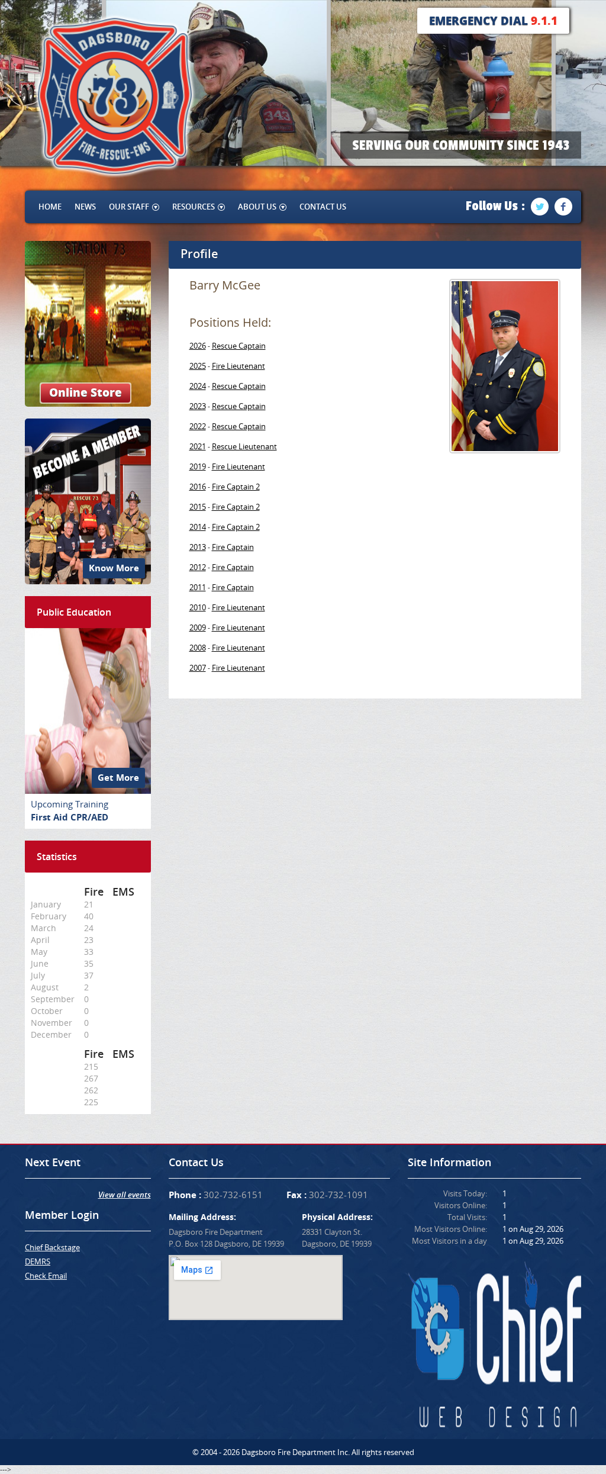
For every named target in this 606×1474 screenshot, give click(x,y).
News (85, 206)
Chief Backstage (52, 1247)
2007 (197, 667)
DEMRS (37, 1261)
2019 (197, 466)
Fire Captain (233, 547)
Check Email (46, 1275)
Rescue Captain (239, 345)
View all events (124, 1194)
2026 (197, 345)
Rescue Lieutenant (244, 446)
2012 (197, 567)
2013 (197, 547)
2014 (197, 527)
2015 (197, 506)
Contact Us (322, 206)
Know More (114, 568)
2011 (197, 587)
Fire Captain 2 (236, 486)
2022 (197, 426)
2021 (197, 446)
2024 (197, 386)
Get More (118, 777)
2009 (197, 627)
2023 (197, 406)
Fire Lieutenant (238, 366)
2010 (197, 607)
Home (50, 206)
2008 (197, 647)
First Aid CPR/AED (69, 817)
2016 (197, 486)
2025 (197, 366)
